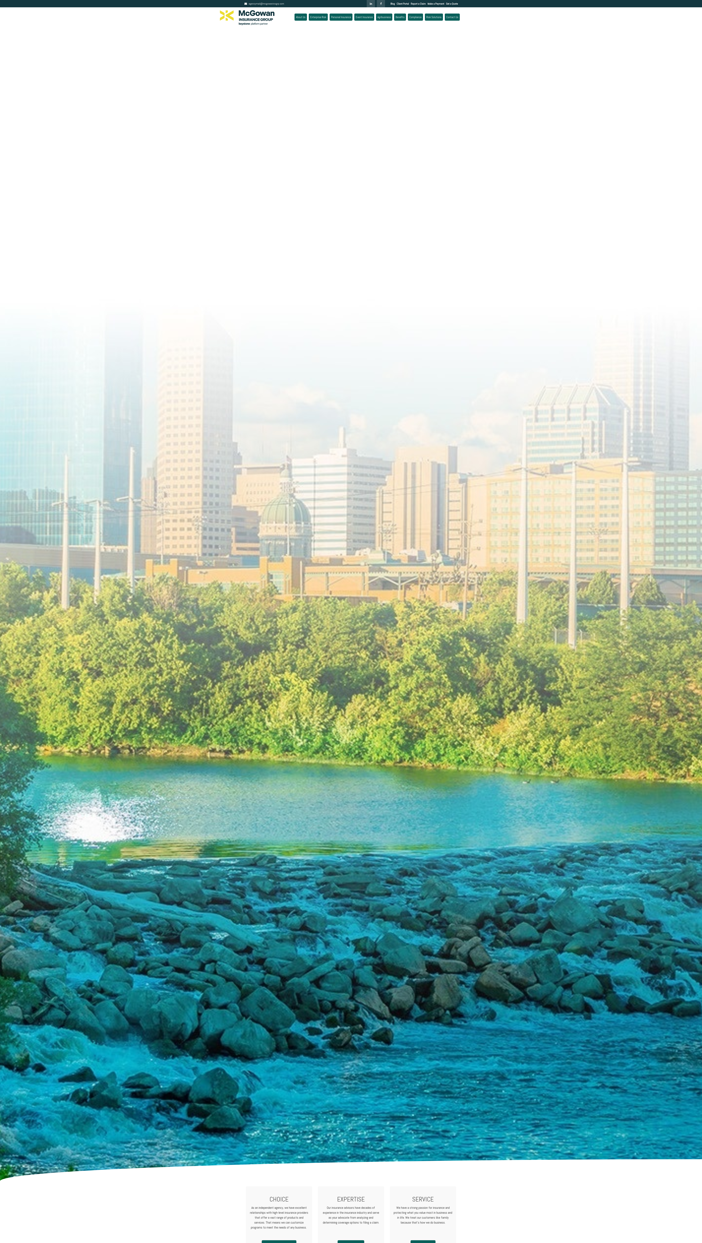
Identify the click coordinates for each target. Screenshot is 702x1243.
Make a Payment (436, 3)
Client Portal (403, 3)
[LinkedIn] (371, 3)
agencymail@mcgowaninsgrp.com (266, 3)
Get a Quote (452, 3)
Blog (392, 3)
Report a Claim (418, 3)
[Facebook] (381, 3)
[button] (301, 17)
